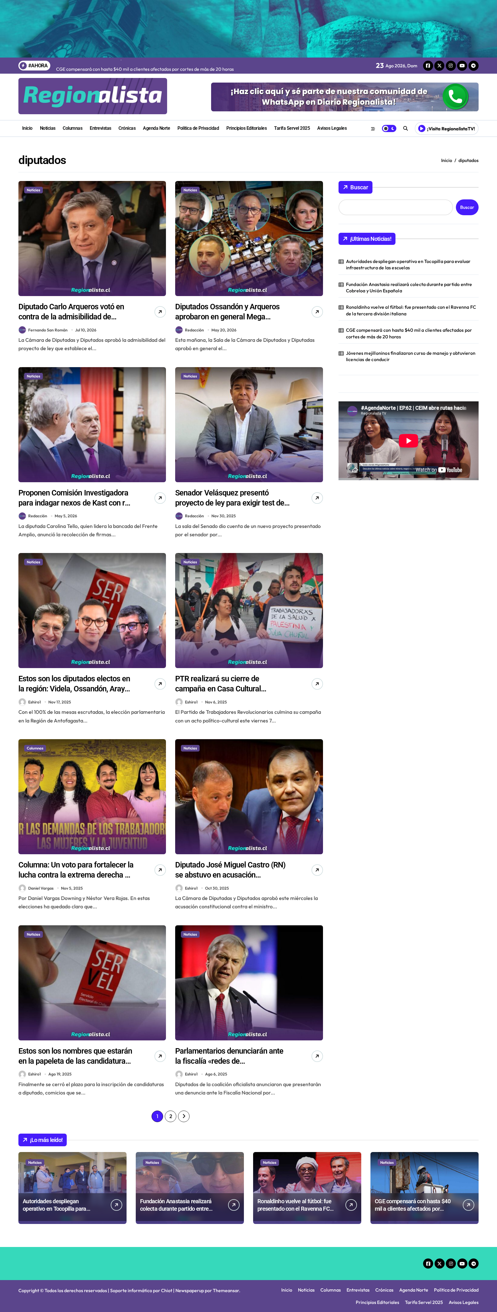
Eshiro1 (34, 702)
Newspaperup (189, 1290)
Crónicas (126, 128)
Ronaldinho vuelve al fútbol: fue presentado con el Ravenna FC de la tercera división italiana (411, 310)
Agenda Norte (156, 128)
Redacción (194, 330)
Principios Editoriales (246, 128)
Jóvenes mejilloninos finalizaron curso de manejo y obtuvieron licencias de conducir (410, 356)
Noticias (48, 128)
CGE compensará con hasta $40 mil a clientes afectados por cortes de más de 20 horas (409, 333)
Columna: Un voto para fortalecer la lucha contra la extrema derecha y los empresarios (75, 875)
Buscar (359, 187)
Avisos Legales (332, 128)
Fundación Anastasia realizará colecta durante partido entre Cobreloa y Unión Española (409, 287)
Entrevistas (100, 128)
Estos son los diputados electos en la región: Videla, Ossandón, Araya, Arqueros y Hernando (74, 688)
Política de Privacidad (198, 128)
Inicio (27, 128)
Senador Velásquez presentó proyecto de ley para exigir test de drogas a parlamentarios (229, 503)
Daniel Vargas (40, 888)
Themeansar (226, 1290)
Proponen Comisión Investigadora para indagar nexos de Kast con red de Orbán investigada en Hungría (75, 503)
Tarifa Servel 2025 (292, 128)
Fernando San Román (48, 330)
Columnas (72, 128)
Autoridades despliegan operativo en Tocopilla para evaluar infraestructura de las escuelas (408, 264)
